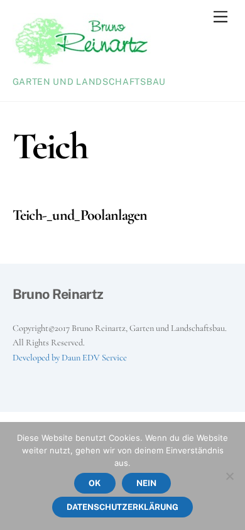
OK (95, 483)
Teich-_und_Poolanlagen (80, 215)
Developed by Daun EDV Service (70, 357)
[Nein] (229, 476)
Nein (146, 483)
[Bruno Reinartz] (82, 64)
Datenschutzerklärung (122, 507)
